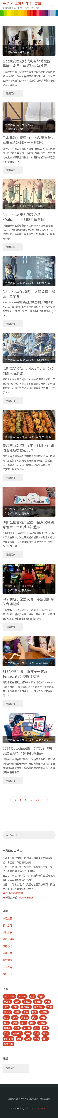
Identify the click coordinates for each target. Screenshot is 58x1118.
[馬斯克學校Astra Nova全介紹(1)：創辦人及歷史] (29, 348)
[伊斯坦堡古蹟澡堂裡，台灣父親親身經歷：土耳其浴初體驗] (29, 502)
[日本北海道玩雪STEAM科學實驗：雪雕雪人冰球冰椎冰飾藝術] (29, 117)
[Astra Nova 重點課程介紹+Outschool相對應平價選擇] (29, 194)
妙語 (49, 1006)
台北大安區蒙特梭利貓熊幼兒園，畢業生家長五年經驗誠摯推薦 (28, 63)
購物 (45, 1033)
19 (37, 799)
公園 (17, 1001)
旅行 (23, 1022)
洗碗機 (7, 1028)
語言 (28, 1033)
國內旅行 (25, 1006)
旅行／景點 (45, 436)
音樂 (36, 1038)
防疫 (28, 1038)
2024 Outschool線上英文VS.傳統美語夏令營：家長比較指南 (27, 751)
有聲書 (42, 1022)
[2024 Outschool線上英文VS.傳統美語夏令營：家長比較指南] (29, 728)
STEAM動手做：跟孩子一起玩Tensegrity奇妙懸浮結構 (25, 674)
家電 (25, 1012)
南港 (47, 1001)
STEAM (22, 996)
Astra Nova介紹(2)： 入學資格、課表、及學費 (29, 294)
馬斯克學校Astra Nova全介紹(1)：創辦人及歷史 (28, 371)
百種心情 (7, 946)
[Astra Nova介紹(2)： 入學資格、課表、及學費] (29, 271)
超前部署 (8, 1038)
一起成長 (7, 918)
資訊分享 (24, 52)
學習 (17, 1012)
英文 (6, 1033)
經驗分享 (12, 52)
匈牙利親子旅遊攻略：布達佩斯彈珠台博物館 (28, 601)
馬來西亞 (8, 1044)
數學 (15, 1022)
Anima (28, 1108)
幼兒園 (44, 1012)
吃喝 (15, 1006)
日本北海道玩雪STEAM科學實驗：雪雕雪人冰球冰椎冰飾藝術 (28, 140)
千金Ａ (26, 1001)
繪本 (36, 1028)
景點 (32, 1022)
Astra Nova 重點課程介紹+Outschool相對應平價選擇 (23, 217)
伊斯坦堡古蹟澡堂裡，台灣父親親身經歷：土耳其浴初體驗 (28, 524)
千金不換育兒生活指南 (21, 3)
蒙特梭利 (17, 1033)
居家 (34, 1012)
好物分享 (7, 932)
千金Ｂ (37, 1001)
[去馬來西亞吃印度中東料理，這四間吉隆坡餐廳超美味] (29, 425)
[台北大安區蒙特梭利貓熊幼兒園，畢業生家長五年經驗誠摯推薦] (29, 41)
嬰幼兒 (7, 1012)
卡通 (6, 1006)
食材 (45, 1038)
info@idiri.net (25, 897)
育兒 (45, 1028)
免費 (41, 996)
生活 (17, 1028)
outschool (9, 996)
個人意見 (43, 739)
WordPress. (41, 1108)
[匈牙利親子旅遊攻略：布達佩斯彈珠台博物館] (29, 579)
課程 (36, 1033)
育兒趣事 (7, 960)
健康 (32, 996)
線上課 (26, 1028)
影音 (6, 1017)
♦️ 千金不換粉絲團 (13, 893)
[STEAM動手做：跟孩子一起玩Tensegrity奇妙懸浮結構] (29, 651)
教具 (34, 1017)
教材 (43, 1017)
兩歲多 (7, 1001)
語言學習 (7, 967)
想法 (15, 1017)
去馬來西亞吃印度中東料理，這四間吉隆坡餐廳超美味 (28, 448)
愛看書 (24, 1017)
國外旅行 (38, 1006)
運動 (19, 1038)
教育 (6, 1022)
